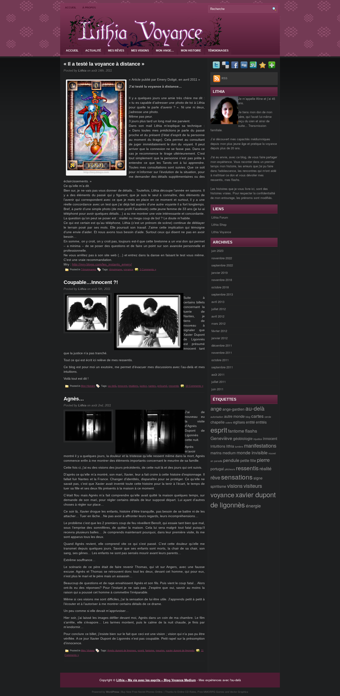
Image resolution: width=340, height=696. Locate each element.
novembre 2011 (221, 352)
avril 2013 (217, 301)
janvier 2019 (219, 272)
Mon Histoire (191, 50)
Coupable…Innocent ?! (91, 282)
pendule (231, 460)
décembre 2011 (221, 345)
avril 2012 (217, 316)
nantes (152, 386)
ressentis (174, 386)
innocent (122, 386)
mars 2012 (218, 323)
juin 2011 (217, 389)
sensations (237, 476)
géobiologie (243, 438)
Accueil (70, 7)
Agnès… (74, 399)
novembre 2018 (221, 280)
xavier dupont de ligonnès (180, 650)
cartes (257, 416)
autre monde (234, 416)
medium (229, 452)
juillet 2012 (218, 309)
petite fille (248, 460)
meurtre (160, 650)
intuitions (133, 386)
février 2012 (219, 331)
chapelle (217, 421)
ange (216, 408)
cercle (268, 416)
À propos (89, 7)
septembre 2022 (222, 265)
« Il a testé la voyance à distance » (104, 64)
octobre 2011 (220, 360)
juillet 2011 (218, 381)
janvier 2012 (219, 338)
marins (216, 452)
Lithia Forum (219, 217)
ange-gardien (233, 409)
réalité (266, 468)
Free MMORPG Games (211, 691)
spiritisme (218, 486)
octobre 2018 (220, 287)
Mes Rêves (116, 50)
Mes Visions (140, 50)
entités (261, 421)
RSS (224, 78)
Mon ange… (165, 50)
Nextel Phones (146, 691)
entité (250, 421)
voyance (128, 269)
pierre (263, 459)
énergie (253, 505)
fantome (149, 650)
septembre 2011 (222, 367)
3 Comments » (148, 269)
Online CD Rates (186, 691)
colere (229, 422)
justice (143, 386)
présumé (162, 386)
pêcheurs (230, 469)
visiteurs (253, 485)
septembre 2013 (222, 294)
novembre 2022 (221, 258)
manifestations (260, 445)
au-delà (112, 386)
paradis (218, 461)
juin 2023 (217, 250)
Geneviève (221, 438)
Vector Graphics (239, 691)
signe (258, 477)
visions (235, 485)
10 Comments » (194, 386)
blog (248, 416)
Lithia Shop (218, 224)
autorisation (216, 416)
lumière (239, 446)
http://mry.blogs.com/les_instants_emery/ (102, 264)
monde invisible (252, 452)
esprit (141, 650)
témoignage (115, 269)
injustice (257, 439)
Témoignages (218, 50)
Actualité (93, 50)
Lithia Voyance (221, 232)
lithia (230, 446)
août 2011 (218, 374)
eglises (239, 421)
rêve (215, 477)
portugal (217, 468)
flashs (251, 430)
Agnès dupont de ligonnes (121, 650)
